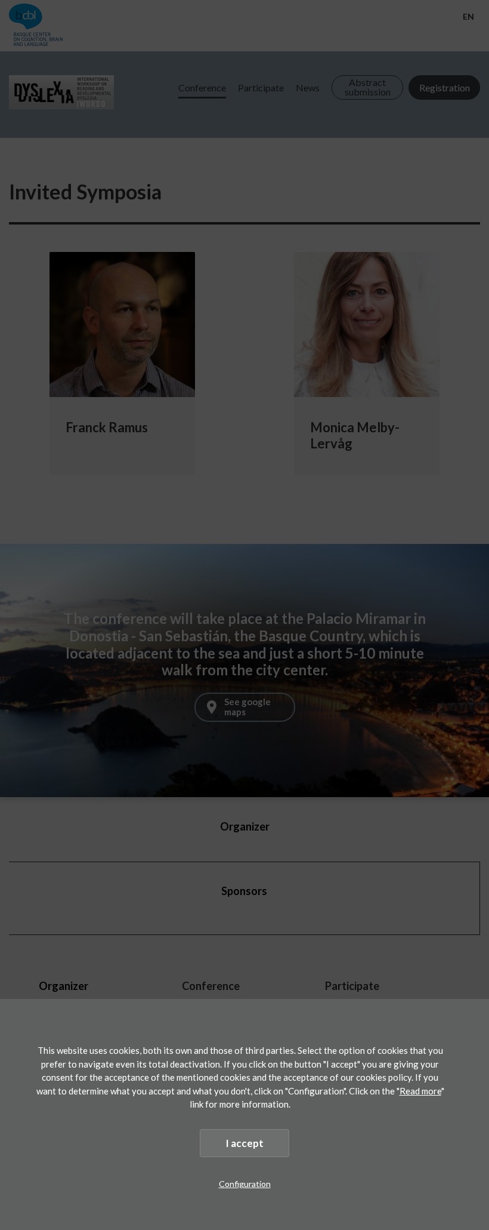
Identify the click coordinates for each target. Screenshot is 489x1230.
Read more (420, 1091)
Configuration (245, 1184)
